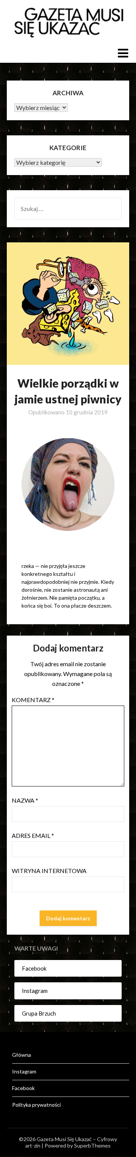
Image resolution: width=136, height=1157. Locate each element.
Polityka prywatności (36, 1104)
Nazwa (25, 800)
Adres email (33, 835)
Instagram (35, 990)
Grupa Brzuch (39, 1013)
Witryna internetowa (49, 870)
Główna (21, 1055)
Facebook (34, 968)
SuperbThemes (92, 1145)
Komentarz (33, 699)
